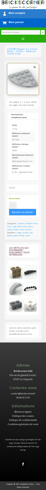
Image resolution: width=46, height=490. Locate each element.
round (27, 235)
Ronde (21, 235)
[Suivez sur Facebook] (23, 464)
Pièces (30, 226)
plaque (10, 235)
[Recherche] (43, 32)
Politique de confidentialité (23, 420)
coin (31, 232)
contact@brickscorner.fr (23, 393)
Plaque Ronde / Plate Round (18, 229)
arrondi (25, 232)
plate (16, 235)
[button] (34, 67)
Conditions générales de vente (23, 424)
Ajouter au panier (22, 212)
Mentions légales (23, 412)
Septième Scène (27, 484)
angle (19, 232)
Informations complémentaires (19, 116)
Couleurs (21, 223)
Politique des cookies (23, 416)
